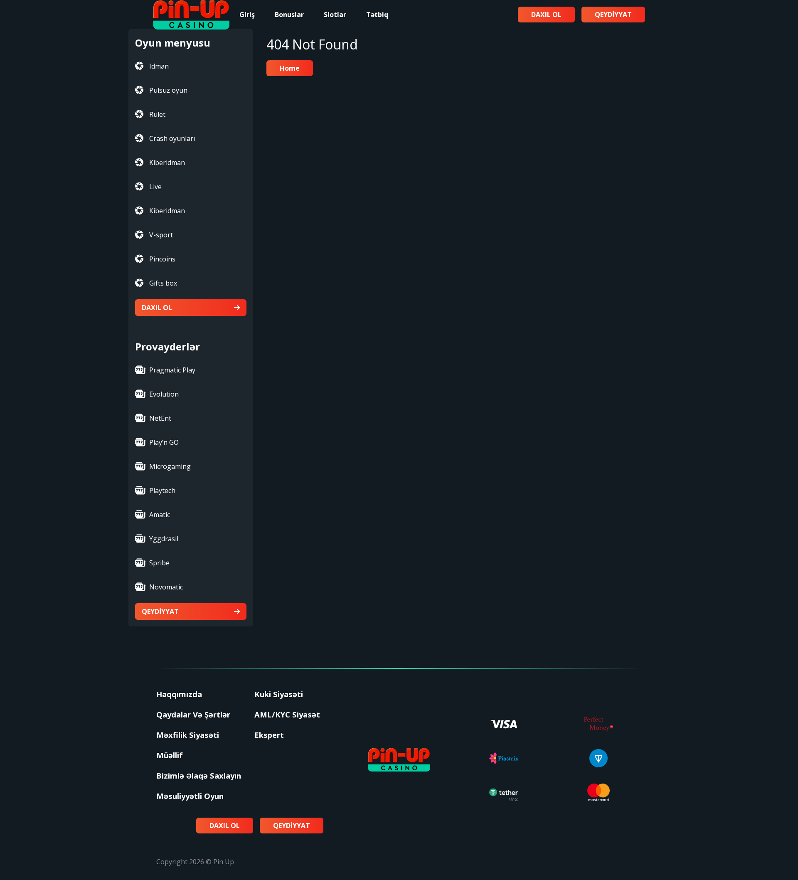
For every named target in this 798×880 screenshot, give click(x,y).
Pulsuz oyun (168, 90)
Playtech (162, 490)
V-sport (161, 234)
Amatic (159, 514)
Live (155, 186)
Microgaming (170, 466)
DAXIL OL (157, 307)
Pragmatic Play (172, 370)
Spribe (159, 562)
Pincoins (162, 259)
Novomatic (166, 587)
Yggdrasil (163, 538)
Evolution (164, 394)
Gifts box (163, 283)
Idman (159, 66)
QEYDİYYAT (160, 611)
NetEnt (160, 418)
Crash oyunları (172, 138)
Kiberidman (167, 162)
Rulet (157, 114)
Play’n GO (164, 442)
